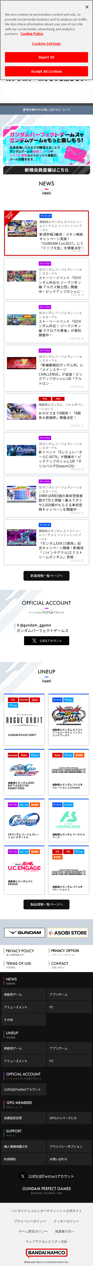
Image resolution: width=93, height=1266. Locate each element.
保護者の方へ (64, 1231)
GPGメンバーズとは (63, 1118)
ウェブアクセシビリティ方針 (46, 1241)
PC (52, 1007)
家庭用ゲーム (13, 994)
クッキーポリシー (66, 1221)
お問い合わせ (58, 1159)
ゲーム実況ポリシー (33, 1231)
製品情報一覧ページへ (47, 904)
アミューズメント (16, 1007)
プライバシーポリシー (30, 1221)
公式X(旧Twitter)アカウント (22, 1089)
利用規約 (10, 1159)
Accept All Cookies (46, 71)
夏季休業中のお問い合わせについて (46, 109)
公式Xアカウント (50, 640)
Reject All (46, 57)
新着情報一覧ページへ (47, 575)
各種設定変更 (13, 1118)
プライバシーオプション (66, 1146)
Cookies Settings (46, 43)
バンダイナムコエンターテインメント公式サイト (46, 1211)
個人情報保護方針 (16, 1146)
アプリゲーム (58, 994)
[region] (46, 40)
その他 (8, 1019)
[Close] (87, 6)
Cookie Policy (32, 33)
